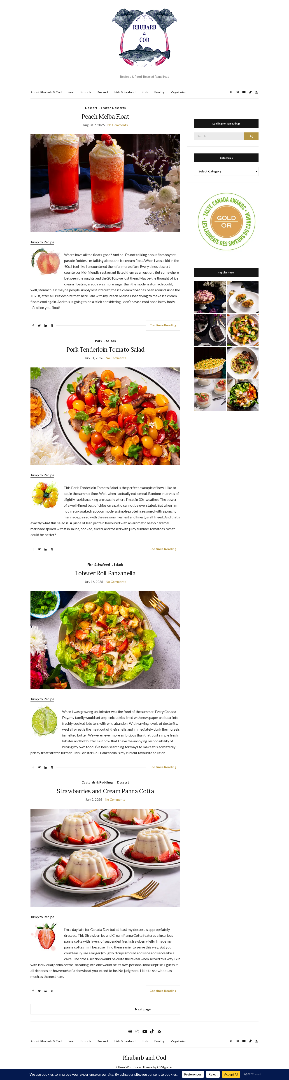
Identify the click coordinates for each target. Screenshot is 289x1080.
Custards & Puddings (97, 782)
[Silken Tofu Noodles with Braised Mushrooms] (243, 363)
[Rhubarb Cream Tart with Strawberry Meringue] (210, 297)
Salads (111, 341)
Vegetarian (178, 92)
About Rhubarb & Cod (46, 92)
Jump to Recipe (42, 242)
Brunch (86, 92)
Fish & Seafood (124, 92)
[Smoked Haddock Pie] (210, 363)
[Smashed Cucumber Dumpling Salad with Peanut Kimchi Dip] (243, 330)
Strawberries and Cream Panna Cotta (105, 791)
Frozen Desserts (113, 108)
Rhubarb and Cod (144, 1057)
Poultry (159, 92)
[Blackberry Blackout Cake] (210, 330)
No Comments (117, 125)
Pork (145, 92)
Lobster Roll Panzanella (105, 573)
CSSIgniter (165, 1067)
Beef (71, 92)
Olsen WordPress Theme (134, 1067)
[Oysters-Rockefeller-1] (243, 297)
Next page (143, 1009)
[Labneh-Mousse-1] (210, 395)
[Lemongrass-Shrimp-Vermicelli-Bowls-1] (243, 395)
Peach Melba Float (105, 116)
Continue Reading (162, 325)
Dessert (102, 92)
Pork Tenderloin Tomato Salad (105, 349)
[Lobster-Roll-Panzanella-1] (105, 640)
